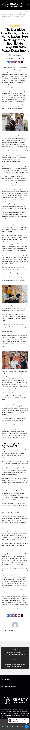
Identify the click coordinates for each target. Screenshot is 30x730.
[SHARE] (8, 62)
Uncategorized (15, 26)
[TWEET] (10, 62)
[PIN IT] (19, 62)
